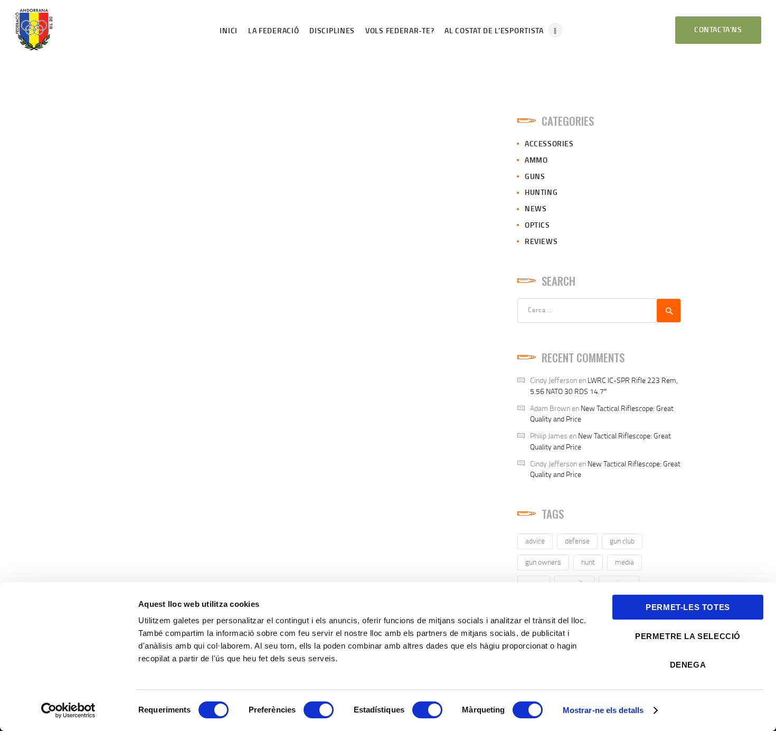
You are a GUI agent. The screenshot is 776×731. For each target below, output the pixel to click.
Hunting (541, 192)
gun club (622, 541)
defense (577, 541)
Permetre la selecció (688, 636)
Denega (688, 664)
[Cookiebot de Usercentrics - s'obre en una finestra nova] (68, 710)
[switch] (319, 709)
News (535, 208)
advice (535, 541)
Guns (535, 176)
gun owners (543, 562)
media (624, 562)
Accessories (549, 143)
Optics (537, 225)
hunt (588, 562)
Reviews (541, 241)
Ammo (536, 160)
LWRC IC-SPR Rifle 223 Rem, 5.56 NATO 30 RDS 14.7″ (604, 385)
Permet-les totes (688, 607)
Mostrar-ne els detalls (603, 710)
